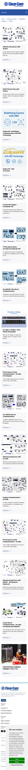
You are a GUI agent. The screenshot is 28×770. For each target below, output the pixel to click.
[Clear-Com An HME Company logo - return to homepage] (10, 688)
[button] (26, 12)
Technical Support (6, 710)
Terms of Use (4, 738)
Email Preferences (6, 713)
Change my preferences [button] (17, 765)
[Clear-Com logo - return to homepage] (14, 4)
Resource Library (12, 19)
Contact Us (4, 708)
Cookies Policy (5, 740)
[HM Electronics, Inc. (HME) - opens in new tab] (4, 700)
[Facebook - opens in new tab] (2, 731)
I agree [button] (16, 759)
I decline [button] (17, 762)
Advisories (3, 745)
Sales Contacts (5, 721)
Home (3, 19)
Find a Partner (5, 723)
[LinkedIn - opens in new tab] (4, 731)
